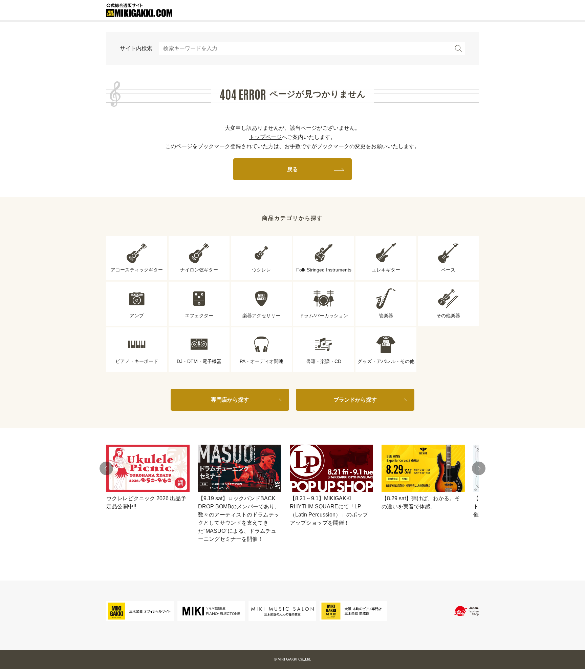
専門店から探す (230, 400)
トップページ (265, 137)
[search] (458, 48)
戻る (292, 169)
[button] (106, 468)
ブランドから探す (355, 400)
